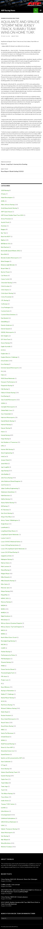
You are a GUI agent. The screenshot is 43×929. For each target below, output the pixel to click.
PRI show (4, 676)
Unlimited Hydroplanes (8, 818)
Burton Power (5, 272)
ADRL (3, 201)
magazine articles (6, 556)
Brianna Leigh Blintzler (8, 265)
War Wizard (4, 839)
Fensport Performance (8, 382)
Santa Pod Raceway (7, 733)
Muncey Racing (5, 602)
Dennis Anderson (6, 325)
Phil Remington (5, 658)
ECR (2, 350)
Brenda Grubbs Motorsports (10, 258)
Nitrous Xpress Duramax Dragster (11, 623)
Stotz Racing (5, 768)
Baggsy (3, 229)
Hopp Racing (5, 439)
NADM (3, 605)
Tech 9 (3, 790)
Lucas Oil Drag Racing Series (10, 545)
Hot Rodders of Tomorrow (9, 442)
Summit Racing (5, 776)
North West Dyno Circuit (9, 637)
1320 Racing (5, 190)
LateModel (4, 527)
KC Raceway (5, 509)
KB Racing (4, 506)
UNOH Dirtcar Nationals (8, 822)
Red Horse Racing (6, 705)
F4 (1, 371)
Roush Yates (5, 722)
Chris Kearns (5, 290)
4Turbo (3, 194)
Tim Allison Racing (6, 793)
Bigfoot (3, 240)
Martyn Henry (5, 563)
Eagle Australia (5, 346)
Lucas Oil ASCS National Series (10, 541)
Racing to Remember (7, 690)
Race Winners (5, 687)
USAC (3, 825)
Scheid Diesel (5, 737)
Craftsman (4, 304)
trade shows (5, 800)
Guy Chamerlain (6, 414)
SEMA (3, 740)
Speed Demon (5, 754)
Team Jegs (4, 786)
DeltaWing (4, 321)
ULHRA (3, 807)
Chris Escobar (5, 286)
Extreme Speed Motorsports (10, 368)
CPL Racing (4, 300)
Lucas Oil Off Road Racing (9, 552)
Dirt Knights (5, 336)
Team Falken (5, 783)
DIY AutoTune (5, 339)
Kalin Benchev (5, 495)
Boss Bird (4, 254)
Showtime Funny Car (7, 751)
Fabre (2, 375)
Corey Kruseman (6, 297)
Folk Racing (4, 389)
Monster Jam (5, 588)
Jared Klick (4, 463)
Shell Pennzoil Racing (7, 744)
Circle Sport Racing (7, 293)
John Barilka (4, 474)
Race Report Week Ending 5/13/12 (12, 170)
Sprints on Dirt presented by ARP (11, 758)
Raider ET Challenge (7, 694)
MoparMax (4, 595)
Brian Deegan (5, 261)
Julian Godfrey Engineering (9, 488)
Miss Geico (4, 584)
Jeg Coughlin (5, 467)
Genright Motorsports (8, 407)
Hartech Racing (6, 424)
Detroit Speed (5, 329)
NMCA (3, 630)
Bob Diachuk (5, 247)
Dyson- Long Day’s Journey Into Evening (14, 163)
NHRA (3, 609)
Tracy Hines (4, 797)
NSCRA (3, 644)
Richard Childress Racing (8, 708)
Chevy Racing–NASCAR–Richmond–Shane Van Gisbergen (19, 879)
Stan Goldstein (5, 761)
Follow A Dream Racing (8, 392)
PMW (2, 666)
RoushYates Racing (7, 726)
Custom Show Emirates (8, 314)
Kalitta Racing (5, 499)
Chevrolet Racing (6, 282)
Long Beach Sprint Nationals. (10, 534)
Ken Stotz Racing (6, 513)
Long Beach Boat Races (8, 531)
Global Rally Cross (6, 410)
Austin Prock (5, 222)
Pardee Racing (5, 651)
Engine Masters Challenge (9, 357)
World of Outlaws (6, 847)
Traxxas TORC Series (7, 804)
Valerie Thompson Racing (9, 829)
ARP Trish (15, 36)
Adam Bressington (7, 197)
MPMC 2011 (5, 598)
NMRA (3, 634)
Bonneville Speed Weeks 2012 (10, 250)
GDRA (3, 403)
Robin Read (4, 712)
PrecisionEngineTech (7, 673)
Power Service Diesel (7, 669)
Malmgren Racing (6, 559)
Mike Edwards (5, 577)
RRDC (3, 729)
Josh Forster (5, 485)
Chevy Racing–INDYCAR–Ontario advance (14, 897)
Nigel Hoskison (5, 616)
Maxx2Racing (5, 570)
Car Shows (4, 275)
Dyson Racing (5, 343)
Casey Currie (5, 279)
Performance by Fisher (8, 655)
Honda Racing (5, 435)
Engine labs (4, 353)
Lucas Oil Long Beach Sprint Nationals (13, 548)
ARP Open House (6, 211)
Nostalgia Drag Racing (8, 641)
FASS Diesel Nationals (8, 378)
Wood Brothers (6, 843)
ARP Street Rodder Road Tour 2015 (12, 215)
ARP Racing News (8, 10)
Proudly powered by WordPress (9, 926)
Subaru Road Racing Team (10, 18)
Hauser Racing (5, 428)
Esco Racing (4, 364)
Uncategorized (5, 815)
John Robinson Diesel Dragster (10, 481)
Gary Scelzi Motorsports (8, 399)
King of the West (6, 517)
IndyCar (3, 456)
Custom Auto (5, 311)
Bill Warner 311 (5, 243)
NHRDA (3, 612)
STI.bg (3, 765)
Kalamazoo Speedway (7, 492)
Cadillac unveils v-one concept (10, 884)
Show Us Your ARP (7, 747)
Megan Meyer (5, 573)
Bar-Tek (3, 233)
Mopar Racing (5, 591)
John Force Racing (6, 478)
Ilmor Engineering (6, 453)
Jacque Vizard (5, 460)
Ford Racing (4, 396)
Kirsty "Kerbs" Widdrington (9, 520)
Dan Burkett (5, 318)
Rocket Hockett (6, 715)
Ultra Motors (5, 811)
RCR (2, 701)
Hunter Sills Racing (7, 449)
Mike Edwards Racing (7, 580)
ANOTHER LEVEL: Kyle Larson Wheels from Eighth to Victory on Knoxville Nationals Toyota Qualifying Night (21, 890)
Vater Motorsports (7, 832)
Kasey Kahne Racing (7, 502)
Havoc (3, 431)
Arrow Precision (6, 219)
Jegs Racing (4, 470)
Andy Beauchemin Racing (9, 208)
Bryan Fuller (4, 268)
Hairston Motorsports (8, 417)
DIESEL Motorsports (7, 332)
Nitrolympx (4, 619)
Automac (4, 226)
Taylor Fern (4, 779)
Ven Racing (4, 836)
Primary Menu (40, 10)
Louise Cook (5, 538)
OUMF (3, 648)
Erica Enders (5, 360)
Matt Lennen (5, 566)
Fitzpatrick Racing (6, 385)
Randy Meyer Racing (7, 697)
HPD (2, 446)
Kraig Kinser (5, 524)
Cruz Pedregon (5, 307)
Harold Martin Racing (7, 421)
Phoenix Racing (6, 662)
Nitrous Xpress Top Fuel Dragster (11, 627)
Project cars (4, 680)
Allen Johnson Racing (7, 204)
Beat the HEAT (5, 236)
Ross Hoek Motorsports (8, 719)
